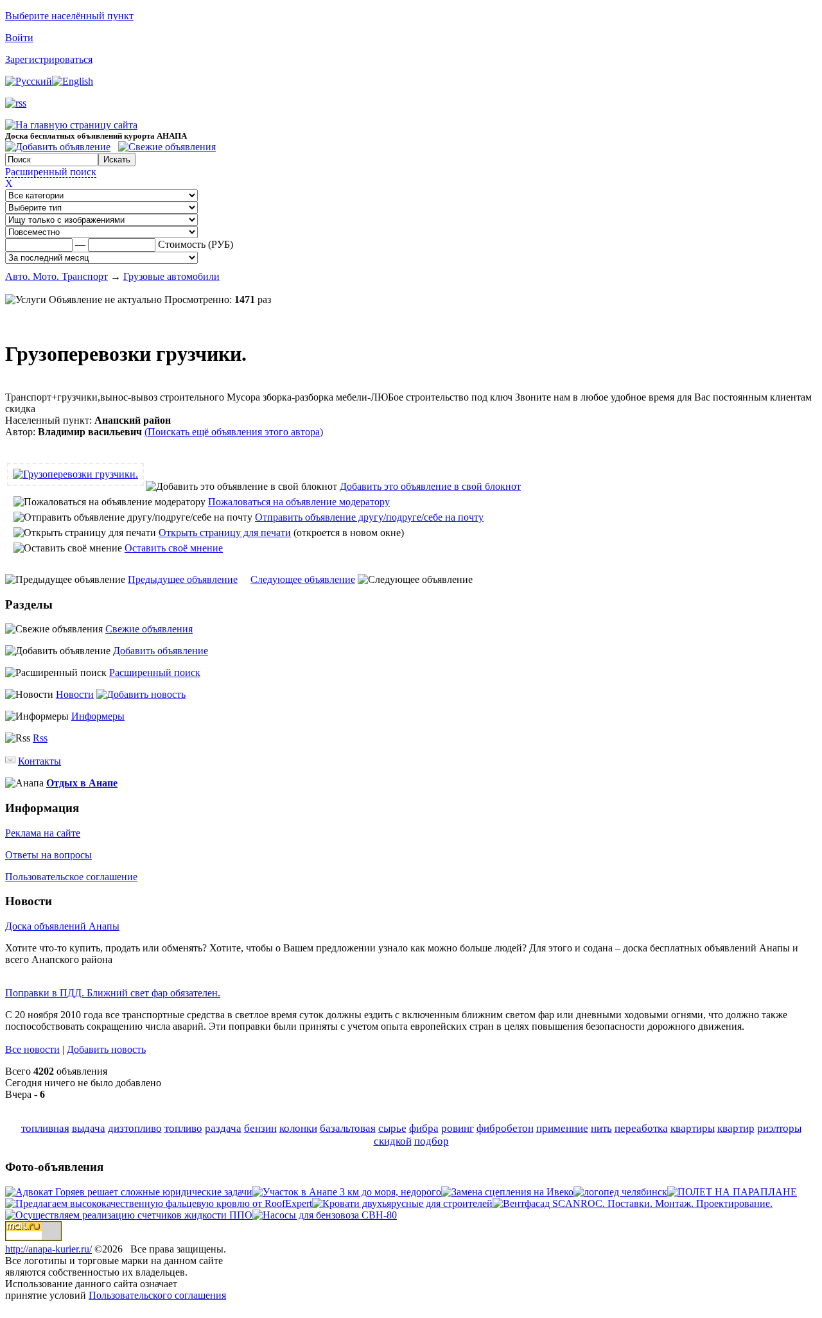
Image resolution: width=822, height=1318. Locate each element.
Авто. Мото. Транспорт (56, 276)
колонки (298, 1128)
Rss (40, 738)
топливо (183, 1128)
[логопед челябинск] (620, 1191)
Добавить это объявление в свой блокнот (430, 486)
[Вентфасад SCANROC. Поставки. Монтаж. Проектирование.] (633, 1203)
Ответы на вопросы (48, 854)
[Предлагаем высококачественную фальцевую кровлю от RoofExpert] (158, 1203)
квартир (736, 1128)
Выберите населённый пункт (69, 15)
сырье (392, 1128)
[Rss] (15, 103)
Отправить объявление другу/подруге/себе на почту (369, 517)
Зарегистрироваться (48, 59)
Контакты (39, 761)
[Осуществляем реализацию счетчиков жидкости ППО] (128, 1215)
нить (601, 1128)
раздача (223, 1128)
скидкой (393, 1141)
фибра (424, 1128)
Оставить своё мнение (174, 547)
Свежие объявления (149, 628)
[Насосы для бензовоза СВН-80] (324, 1215)
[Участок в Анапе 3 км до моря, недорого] (346, 1191)
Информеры (98, 716)
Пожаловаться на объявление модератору (299, 501)
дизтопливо (135, 1128)
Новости (75, 694)
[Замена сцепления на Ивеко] (507, 1191)
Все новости (32, 1049)
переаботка (641, 1128)
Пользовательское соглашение (71, 876)
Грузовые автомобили (171, 276)
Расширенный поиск (50, 171)
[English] (72, 81)
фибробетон (505, 1128)
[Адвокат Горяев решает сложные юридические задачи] (128, 1191)
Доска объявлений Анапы (62, 926)
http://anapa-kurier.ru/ (48, 1249)
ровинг (457, 1128)
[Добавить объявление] (57, 146)
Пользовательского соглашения (157, 1295)
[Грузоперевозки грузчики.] (75, 474)
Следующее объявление (302, 579)
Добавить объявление (160, 650)
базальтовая (348, 1128)
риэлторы (779, 1128)
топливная (45, 1128)
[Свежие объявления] (167, 146)
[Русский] (28, 81)
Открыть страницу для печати (225, 532)
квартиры (692, 1128)
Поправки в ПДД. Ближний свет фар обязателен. (112, 992)
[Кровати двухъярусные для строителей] (402, 1203)
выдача (88, 1128)
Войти (19, 37)
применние (562, 1128)
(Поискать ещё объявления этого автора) (233, 431)
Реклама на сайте (42, 833)
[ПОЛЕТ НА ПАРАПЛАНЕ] (732, 1191)
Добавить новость (106, 1049)
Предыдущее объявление (183, 579)
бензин (260, 1128)
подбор (431, 1141)
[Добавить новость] (141, 694)
